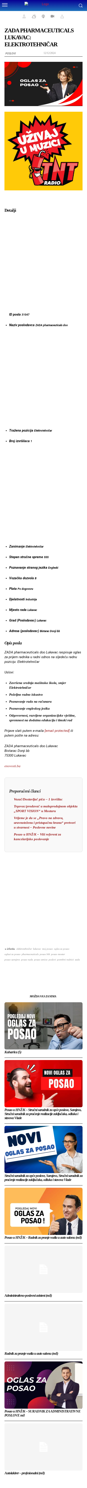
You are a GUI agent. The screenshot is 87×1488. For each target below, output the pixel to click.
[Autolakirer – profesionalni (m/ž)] (43, 1446)
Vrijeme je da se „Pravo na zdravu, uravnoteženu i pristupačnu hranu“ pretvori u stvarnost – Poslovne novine (44, 822)
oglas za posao (61, 948)
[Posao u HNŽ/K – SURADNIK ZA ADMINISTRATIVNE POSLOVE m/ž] (43, 1385)
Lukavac (37, 948)
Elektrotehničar (24, 948)
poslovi (52, 959)
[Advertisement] (43, 261)
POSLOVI (10, 53)
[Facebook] (17, 971)
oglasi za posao (12, 954)
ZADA (77, 959)
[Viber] (69, 971)
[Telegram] (58, 971)
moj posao (47, 948)
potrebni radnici (65, 959)
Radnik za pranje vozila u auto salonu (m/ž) (31, 1353)
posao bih (45, 954)
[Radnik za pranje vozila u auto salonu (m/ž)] (43, 1327)
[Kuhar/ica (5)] (43, 1025)
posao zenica (41, 959)
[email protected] (57, 731)
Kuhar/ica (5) (12, 1052)
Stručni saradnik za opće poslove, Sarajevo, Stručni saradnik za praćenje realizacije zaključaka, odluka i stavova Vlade (43, 1178)
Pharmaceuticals (30, 954)
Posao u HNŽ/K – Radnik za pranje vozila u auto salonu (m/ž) (43, 1237)
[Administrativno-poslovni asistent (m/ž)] (43, 1269)
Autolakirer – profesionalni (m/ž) (24, 1473)
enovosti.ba (12, 766)
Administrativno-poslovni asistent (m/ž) (28, 1295)
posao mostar (58, 954)
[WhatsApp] (38, 971)
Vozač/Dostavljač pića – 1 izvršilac (38, 799)
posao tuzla (27, 959)
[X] (28, 971)
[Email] (48, 971)
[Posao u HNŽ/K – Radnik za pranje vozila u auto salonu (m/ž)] (43, 1211)
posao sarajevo (12, 959)
